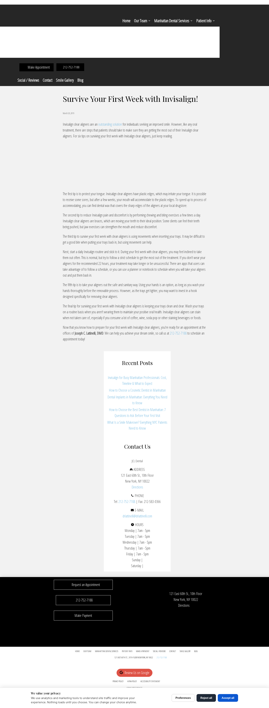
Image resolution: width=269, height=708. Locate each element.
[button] (83, 585)
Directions (137, 487)
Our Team (140, 20)
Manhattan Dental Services (171, 20)
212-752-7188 (178, 333)
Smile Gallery (65, 80)
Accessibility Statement (150, 681)
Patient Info (204, 20)
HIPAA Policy (132, 681)
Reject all (206, 697)
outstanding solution (110, 124)
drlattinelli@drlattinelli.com (137, 516)
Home (126, 20)
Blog (80, 80)
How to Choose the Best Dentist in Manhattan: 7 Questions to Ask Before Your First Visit (137, 412)
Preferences (183, 697)
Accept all (228, 697)
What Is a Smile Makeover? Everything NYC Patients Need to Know (137, 425)
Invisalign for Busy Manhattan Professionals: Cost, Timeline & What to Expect (137, 380)
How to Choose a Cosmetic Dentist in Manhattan (137, 390)
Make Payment (83, 615)
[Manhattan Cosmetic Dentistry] (108, 184)
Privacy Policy (118, 681)
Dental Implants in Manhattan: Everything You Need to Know (137, 400)
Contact (47, 80)
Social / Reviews (28, 80)
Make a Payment (142, 651)
